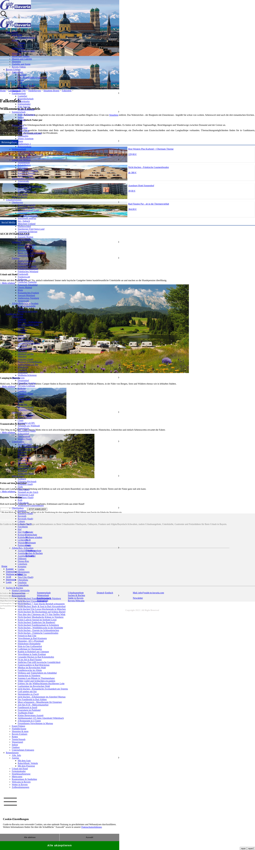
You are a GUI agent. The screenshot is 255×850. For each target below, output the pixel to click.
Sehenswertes (18, 48)
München (22, 356)
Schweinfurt (23, 465)
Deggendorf (23, 380)
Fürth (20, 487)
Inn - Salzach (24, 221)
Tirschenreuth (24, 436)
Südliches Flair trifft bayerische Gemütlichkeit (39, 662)
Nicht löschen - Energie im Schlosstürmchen (38, 630)
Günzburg (22, 564)
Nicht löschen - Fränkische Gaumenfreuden (38, 633)
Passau (21, 396)
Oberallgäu (23, 580)
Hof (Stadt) (23, 532)
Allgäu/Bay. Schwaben (22, 548)
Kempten (22, 566)
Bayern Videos (19, 67)
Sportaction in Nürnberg (29, 675)
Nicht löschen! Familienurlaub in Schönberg (38, 625)
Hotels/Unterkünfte (27, 205)
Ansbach (22, 479)
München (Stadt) (25, 359)
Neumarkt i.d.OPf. (26, 423)
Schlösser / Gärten (26, 51)
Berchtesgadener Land (28, 210)
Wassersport (23, 88)
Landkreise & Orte (14, 314)
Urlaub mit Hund (20, 768)
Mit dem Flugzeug (26, 766)
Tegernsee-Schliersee (27, 231)
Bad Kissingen (24, 449)
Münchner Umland (26, 223)
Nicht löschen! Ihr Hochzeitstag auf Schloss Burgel (41, 611)
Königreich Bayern (27, 37)
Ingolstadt (22, 346)
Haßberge (22, 279)
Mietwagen (17, 776)
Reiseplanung (12, 752)
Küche (21, 45)
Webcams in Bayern (21, 782)
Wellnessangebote (26, 152)
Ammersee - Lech (26, 207)
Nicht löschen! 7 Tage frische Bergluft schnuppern (41, 604)
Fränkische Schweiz (27, 266)
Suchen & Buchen (14, 588)
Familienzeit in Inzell (27, 707)
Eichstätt (22, 332)
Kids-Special (24, 106)
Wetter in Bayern (20, 784)
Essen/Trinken (18, 726)
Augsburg (22, 553)
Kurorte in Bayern (26, 173)
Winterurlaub (18, 125)
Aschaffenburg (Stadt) (28, 447)
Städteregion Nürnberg (28, 298)
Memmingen (24, 572)
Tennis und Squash (26, 85)
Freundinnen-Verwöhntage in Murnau (35, 723)
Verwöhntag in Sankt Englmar (32, 654)
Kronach (22, 534)
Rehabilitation (24, 165)
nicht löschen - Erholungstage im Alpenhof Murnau (42, 697)
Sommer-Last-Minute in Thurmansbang (36, 678)
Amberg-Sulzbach (26, 415)
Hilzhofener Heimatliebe (29, 643)
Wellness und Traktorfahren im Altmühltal (37, 673)
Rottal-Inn (22, 404)
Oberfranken (18, 508)
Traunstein (22, 372)
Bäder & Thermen (26, 114)
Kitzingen (22, 455)
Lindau (21, 569)
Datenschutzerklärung (91, 827)
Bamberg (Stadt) (25, 513)
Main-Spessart (24, 457)
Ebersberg (22, 330)
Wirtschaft (16, 53)
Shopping (16, 61)
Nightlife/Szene (19, 728)
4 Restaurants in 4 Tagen (29, 720)
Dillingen (22, 558)
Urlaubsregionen (13, 199)
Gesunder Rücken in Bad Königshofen (36, 657)
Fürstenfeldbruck (25, 340)
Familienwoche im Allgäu (30, 670)
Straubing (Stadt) (25, 409)
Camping (16, 90)
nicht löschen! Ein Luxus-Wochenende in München (42, 609)
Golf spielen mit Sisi (27, 691)
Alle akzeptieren (59, 845)
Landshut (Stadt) (25, 394)
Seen (20, 122)
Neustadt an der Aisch (28, 492)
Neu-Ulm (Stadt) (25, 577)
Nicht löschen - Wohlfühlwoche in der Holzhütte (40, 627)
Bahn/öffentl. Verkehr (28, 763)
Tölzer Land (23, 234)
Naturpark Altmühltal (27, 285)
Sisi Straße (23, 194)
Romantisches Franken (28, 293)
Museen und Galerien (22, 59)
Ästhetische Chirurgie (28, 170)
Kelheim (22, 388)
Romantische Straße (27, 191)
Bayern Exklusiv (19, 734)
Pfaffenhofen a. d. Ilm (28, 364)
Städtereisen (17, 141)
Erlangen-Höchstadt (27, 481)
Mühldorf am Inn (26, 354)
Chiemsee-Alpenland (27, 215)
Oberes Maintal (25, 287)
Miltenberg (23, 460)
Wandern (22, 75)
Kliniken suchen (25, 176)
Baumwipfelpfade (26, 109)
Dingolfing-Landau (27, 383)
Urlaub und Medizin (21, 160)
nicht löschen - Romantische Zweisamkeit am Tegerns (43, 689)
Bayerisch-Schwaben (27, 311)
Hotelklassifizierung (21, 774)
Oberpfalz (16, 412)
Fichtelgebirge (24, 263)
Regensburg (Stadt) (27, 431)
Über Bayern (12, 32)
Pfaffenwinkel (24, 226)
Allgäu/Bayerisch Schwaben (25, 303)
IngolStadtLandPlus (27, 218)
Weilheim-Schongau (27, 375)
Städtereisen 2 (24, 144)
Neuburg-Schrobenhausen (30, 362)
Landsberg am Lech (27, 348)
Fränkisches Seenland (28, 269)
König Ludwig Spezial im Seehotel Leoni (37, 619)
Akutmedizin (24, 162)
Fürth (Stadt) (24, 489)
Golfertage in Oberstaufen (30, 649)
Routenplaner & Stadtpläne (24, 779)
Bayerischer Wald (26, 247)
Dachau (21, 327)
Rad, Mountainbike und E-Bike (32, 77)
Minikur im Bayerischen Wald (32, 667)
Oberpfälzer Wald (26, 255)
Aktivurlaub (17, 72)
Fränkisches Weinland (28, 271)
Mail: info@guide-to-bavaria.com (148, 592)
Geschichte (17, 35)
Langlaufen (23, 136)
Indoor (21, 117)
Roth (20, 500)
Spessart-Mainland (26, 295)
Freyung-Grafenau (26, 386)
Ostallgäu (22, 582)
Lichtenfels (23, 540)
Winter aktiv (23, 130)
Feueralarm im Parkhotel (29, 710)
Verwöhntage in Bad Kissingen (32, 638)
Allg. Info (16, 755)
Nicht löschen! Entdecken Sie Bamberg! (36, 622)
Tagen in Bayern (19, 197)
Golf (20, 83)
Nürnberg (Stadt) (25, 497)
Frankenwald (24, 277)
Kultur (15, 40)
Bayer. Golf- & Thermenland (31, 253)
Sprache (21, 43)
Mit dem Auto (24, 760)
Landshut (22, 391)
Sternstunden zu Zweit (28, 694)
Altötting (22, 319)
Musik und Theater (21, 56)
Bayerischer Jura (25, 250)
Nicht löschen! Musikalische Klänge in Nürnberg (40, 617)
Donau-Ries (23, 561)
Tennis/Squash (18, 739)
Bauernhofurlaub (25, 98)
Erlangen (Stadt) (25, 484)
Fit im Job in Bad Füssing (30, 659)
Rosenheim (23, 367)
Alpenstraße (23, 181)
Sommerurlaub (19, 112)
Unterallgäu (23, 585)
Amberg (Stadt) (25, 417)
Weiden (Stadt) (25, 439)
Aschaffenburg (25, 444)
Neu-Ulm (22, 574)
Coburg (21, 521)
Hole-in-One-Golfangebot (30, 646)
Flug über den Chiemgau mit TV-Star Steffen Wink (41, 614)
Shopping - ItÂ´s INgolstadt (31, 641)
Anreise (15, 758)
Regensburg (23, 428)
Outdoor (22, 120)
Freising (21, 338)
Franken (15, 258)
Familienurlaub (19, 93)
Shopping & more (20, 731)
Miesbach (22, 351)
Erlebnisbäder (24, 104)
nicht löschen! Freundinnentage (32, 601)
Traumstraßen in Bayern (23, 178)
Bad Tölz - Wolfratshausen (30, 322)
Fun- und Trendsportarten (29, 133)
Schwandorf (23, 433)
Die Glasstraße (24, 189)
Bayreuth (22, 516)
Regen (21, 401)
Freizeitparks (24, 101)
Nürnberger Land (26, 495)
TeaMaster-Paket (25, 712)
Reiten (21, 80)
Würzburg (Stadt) (26, 473)
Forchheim (23, 526)
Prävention (23, 168)
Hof (19, 529)
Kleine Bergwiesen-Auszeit (30, 715)
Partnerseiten (24, 545)
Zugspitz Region (25, 237)
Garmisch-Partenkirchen (29, 343)
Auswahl (89, 837)
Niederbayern (18, 378)
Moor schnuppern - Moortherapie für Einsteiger (40, 702)
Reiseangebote (24, 146)
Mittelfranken (18, 476)
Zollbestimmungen (20, 787)
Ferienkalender (19, 771)
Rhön (20, 290)
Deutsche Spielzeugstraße (30, 186)
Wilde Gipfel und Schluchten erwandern (36, 681)
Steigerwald (23, 300)
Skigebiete (22, 128)
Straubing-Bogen (26, 407)
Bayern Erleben (13, 69)
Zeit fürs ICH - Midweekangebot (33, 705)
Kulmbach (22, 537)
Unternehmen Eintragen (23, 750)
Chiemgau (22, 213)
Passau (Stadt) (24, 399)
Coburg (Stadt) (25, 524)
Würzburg (22, 471)
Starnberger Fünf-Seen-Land (31, 229)
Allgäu (21, 308)
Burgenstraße (24, 184)
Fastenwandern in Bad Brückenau (33, 665)
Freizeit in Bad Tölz (27, 635)
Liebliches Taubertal (27, 282)
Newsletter (138, 598)
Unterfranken (18, 441)
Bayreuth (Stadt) (25, 518)
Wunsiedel (22, 542)
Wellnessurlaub (19, 149)
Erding (21, 335)
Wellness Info (24, 157)
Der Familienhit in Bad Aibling (32, 699)
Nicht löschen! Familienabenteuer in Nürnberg (39, 598)
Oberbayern (17, 202)
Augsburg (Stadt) (26, 556)
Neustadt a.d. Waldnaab (29, 425)
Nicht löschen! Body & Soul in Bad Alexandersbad (42, 606)
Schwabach (23, 502)
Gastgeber (22, 96)
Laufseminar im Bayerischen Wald (34, 686)
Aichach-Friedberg (26, 550)
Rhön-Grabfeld (25, 463)
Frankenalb (23, 274)
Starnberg (22, 370)
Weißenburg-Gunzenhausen (31, 505)
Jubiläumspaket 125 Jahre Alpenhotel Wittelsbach (41, 718)
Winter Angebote (25, 138)
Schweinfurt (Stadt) (27, 468)
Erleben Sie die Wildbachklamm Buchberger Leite (41, 683)
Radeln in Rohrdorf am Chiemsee (33, 651)
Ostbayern (16, 242)
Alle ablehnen (30, 837)
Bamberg (22, 510)
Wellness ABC (24, 154)
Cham (20, 420)
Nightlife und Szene (21, 64)
